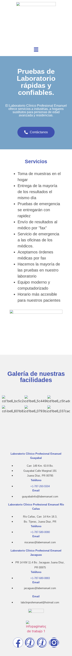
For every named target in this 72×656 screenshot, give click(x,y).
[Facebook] (18, 643)
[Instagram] (54, 643)
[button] (36, 49)
